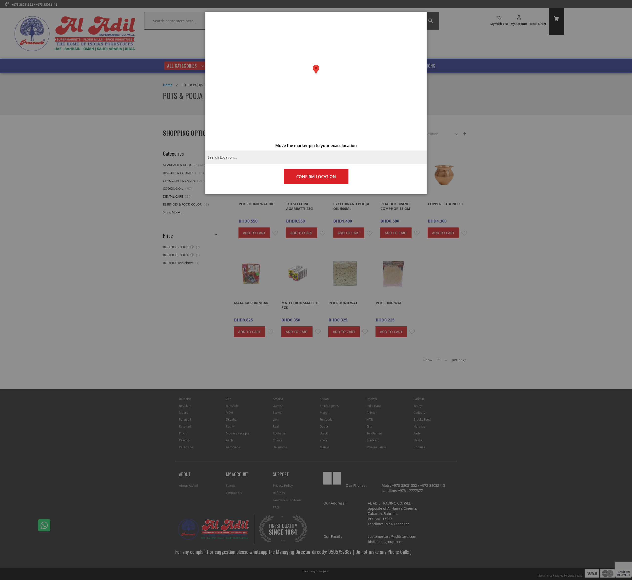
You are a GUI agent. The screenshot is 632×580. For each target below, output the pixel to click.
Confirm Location (316, 176)
